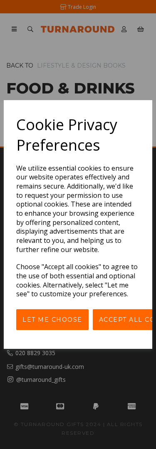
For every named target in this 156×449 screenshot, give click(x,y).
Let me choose (52, 319)
